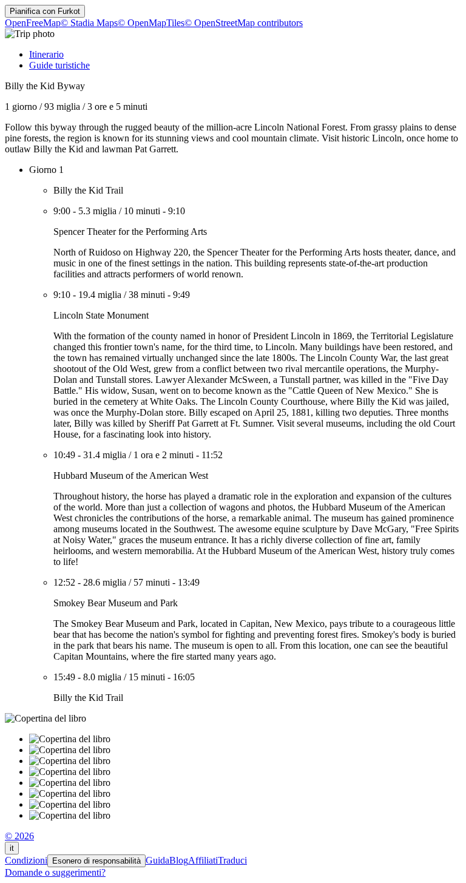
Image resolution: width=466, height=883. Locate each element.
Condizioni (26, 860)
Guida (157, 860)
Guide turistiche (59, 65)
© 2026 (19, 836)
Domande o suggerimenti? (55, 872)
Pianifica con (45, 11)
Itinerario (46, 54)
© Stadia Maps (89, 23)
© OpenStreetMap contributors (243, 23)
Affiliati (203, 860)
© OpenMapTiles (151, 23)
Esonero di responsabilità (96, 860)
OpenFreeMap (33, 23)
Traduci (232, 860)
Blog (178, 860)
